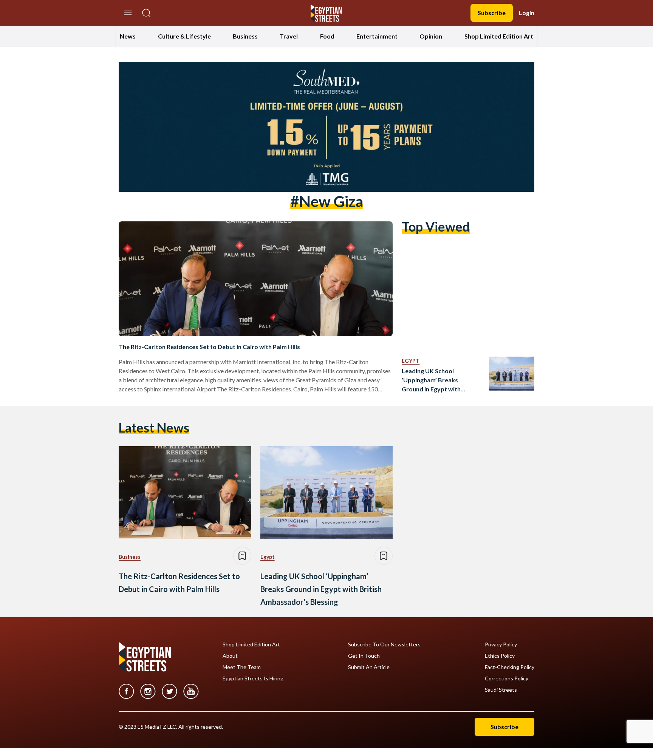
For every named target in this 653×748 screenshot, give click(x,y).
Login (526, 12)
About (230, 656)
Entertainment (377, 36)
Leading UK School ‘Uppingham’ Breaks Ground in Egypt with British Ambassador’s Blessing (432, 380)
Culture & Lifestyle (184, 36)
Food (327, 36)
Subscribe (492, 12)
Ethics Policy (500, 656)
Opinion (430, 36)
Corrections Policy (506, 678)
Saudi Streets (501, 690)
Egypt (410, 360)
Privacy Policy (501, 644)
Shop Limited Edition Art (498, 36)
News (128, 36)
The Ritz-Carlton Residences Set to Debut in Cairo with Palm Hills (209, 346)
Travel (289, 36)
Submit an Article (369, 667)
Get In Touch (364, 656)
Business (245, 36)
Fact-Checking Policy (509, 667)
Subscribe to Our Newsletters (384, 644)
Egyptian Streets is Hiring (253, 678)
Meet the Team (242, 667)
